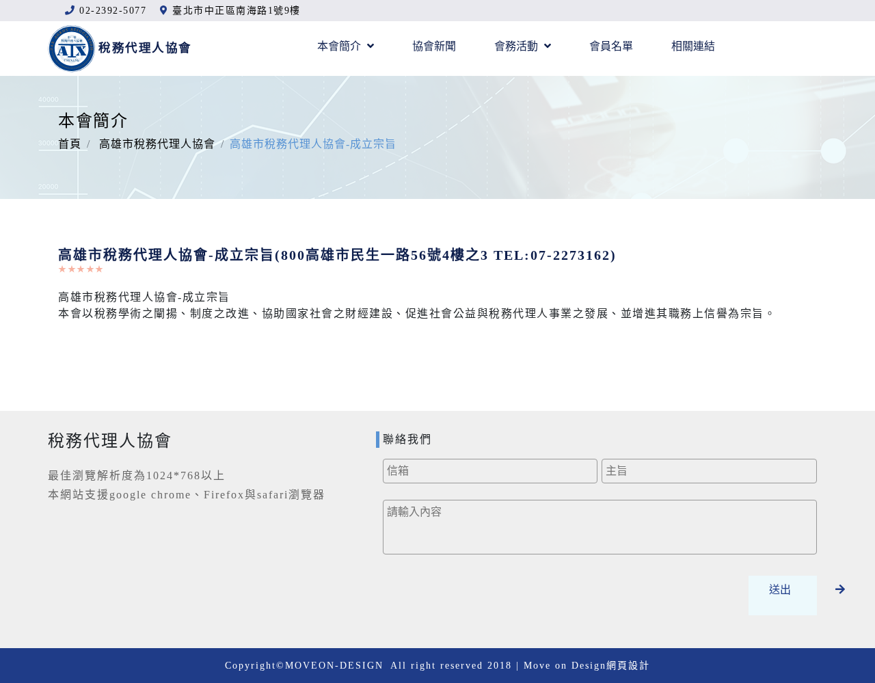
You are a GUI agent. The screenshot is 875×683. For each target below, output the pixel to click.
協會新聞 (434, 46)
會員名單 (611, 46)
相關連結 (693, 46)
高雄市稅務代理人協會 (157, 144)
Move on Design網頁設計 (587, 665)
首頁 (69, 144)
